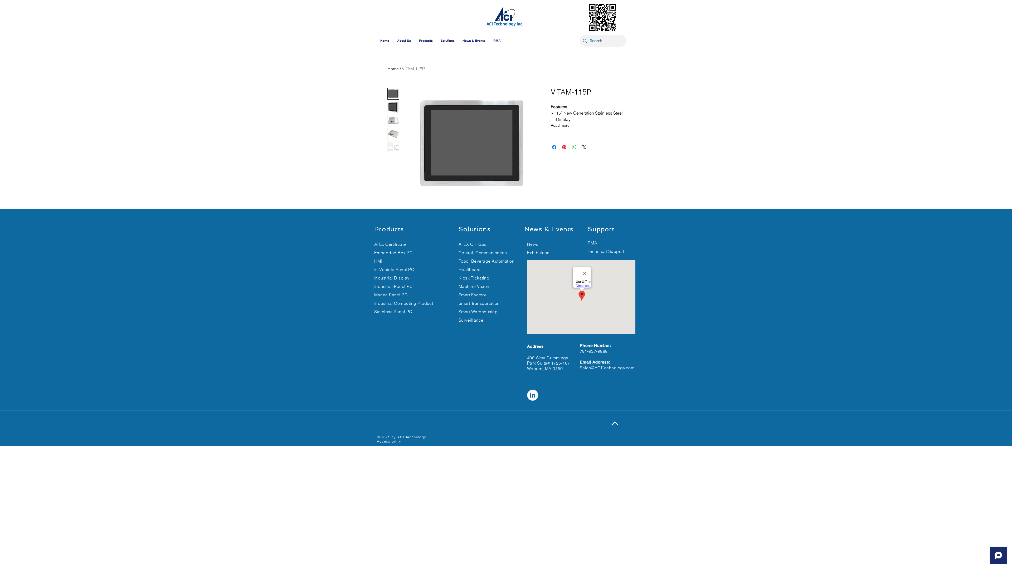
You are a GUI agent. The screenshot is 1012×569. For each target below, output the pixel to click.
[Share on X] (584, 147)
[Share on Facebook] (554, 147)
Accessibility (389, 441)
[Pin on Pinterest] (564, 147)
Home (393, 68)
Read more (560, 125)
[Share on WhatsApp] (574, 147)
